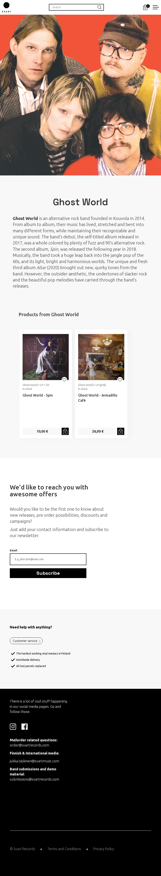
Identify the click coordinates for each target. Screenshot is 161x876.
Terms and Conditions (64, 849)
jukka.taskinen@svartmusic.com (34, 761)
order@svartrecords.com (29, 745)
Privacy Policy (103, 849)
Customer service (25, 641)
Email (13, 550)
